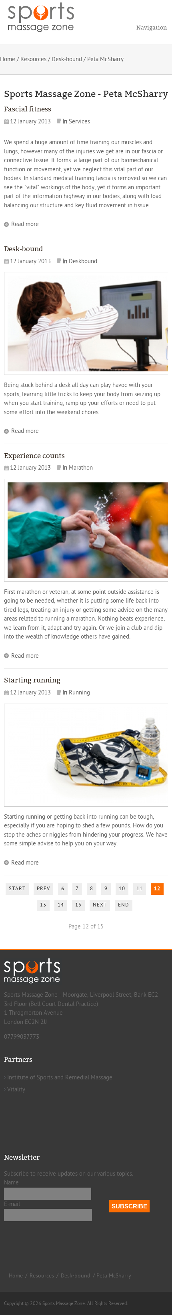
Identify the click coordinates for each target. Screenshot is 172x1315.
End (123, 905)
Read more (25, 224)
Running (79, 692)
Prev (43, 889)
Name (11, 1182)
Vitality (16, 1089)
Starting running (32, 680)
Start (17, 889)
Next (100, 905)
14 (61, 905)
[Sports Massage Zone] (46, 16)
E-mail (12, 1204)
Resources (33, 59)
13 (43, 905)
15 (78, 905)
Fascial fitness (27, 109)
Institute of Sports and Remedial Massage (59, 1077)
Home (7, 59)
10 (122, 889)
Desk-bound (67, 59)
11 (139, 889)
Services (79, 121)
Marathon (81, 467)
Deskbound (83, 261)
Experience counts (34, 456)
